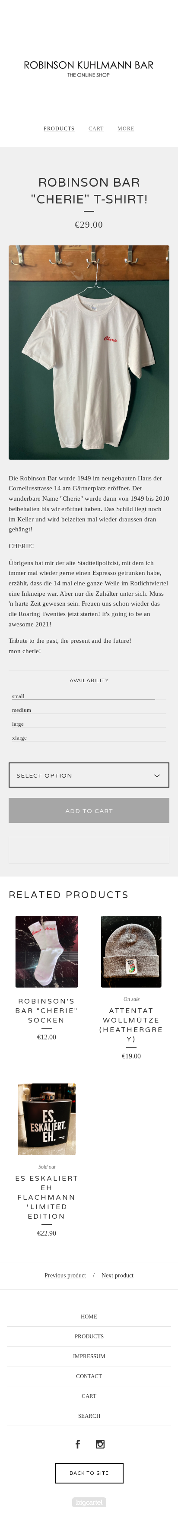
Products (59, 129)
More (126, 129)
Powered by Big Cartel (89, 1502)
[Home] (89, 66)
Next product (118, 1275)
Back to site (89, 1473)
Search (89, 1416)
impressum (89, 1356)
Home (89, 1316)
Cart (96, 129)
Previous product (65, 1275)
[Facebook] (78, 1444)
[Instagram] (100, 1444)
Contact (89, 1376)
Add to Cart (89, 811)
